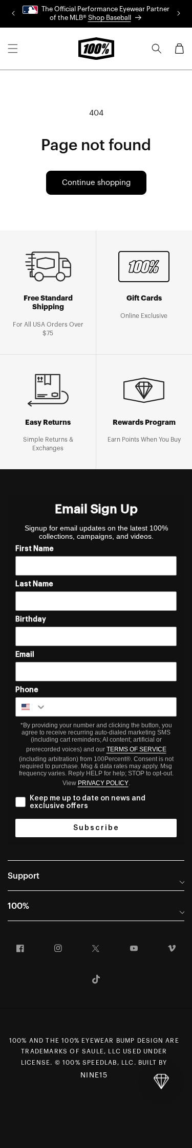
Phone (26, 690)
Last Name (34, 584)
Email (24, 654)
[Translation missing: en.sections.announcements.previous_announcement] (13, 14)
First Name (34, 549)
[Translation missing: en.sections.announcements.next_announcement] (178, 14)
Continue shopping (96, 183)
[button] (13, 48)
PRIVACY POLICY (103, 783)
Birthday (30, 619)
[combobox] (31, 707)
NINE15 (94, 1075)
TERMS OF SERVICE (136, 749)
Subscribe (96, 828)
